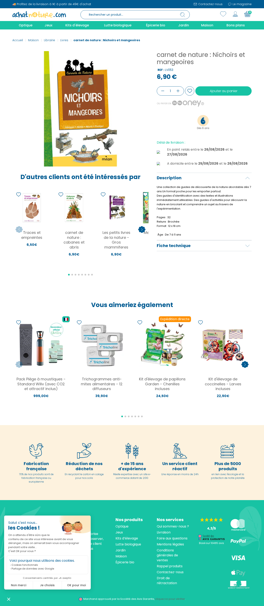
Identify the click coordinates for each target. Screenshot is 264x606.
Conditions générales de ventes (167, 555)
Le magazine (242, 4)
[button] (9, 599)
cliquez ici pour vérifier (170, 599)
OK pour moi (76, 585)
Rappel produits (170, 566)
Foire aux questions (172, 538)
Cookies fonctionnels (25, 565)
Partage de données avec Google (33, 568)
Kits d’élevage (127, 538)
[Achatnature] (39, 14)
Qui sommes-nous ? (173, 526)
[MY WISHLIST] (223, 14)
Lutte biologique (128, 544)
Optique (122, 526)
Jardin (121, 550)
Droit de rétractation (167, 580)
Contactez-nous (210, 4)
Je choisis (47, 585)
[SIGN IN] (235, 14)
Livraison (164, 532)
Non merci (18, 585)
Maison (121, 556)
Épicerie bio (125, 562)
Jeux (119, 532)
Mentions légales (170, 544)
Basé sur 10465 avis (211, 543)
